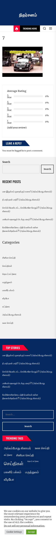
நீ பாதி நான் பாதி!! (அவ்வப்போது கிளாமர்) (21, 199)
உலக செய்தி (7, 323)
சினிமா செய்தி (9, 257)
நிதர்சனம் (28, 15)
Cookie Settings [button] (14, 532)
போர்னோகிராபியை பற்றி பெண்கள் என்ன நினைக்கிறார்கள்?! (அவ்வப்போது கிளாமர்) (21, 229)
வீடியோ (5, 298)
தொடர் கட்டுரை (9, 274)
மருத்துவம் (7, 282)
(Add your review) (17, 127)
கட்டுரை (6, 306)
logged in (19, 150)
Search (6, 162)
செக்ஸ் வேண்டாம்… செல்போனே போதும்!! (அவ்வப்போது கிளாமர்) (27, 209)
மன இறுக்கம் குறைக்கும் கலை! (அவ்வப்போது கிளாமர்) (27, 191)
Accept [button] (31, 532)
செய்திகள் (7, 266)
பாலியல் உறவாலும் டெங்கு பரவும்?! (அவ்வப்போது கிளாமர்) (27, 219)
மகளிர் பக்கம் (8, 290)
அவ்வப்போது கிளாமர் (11, 314)
